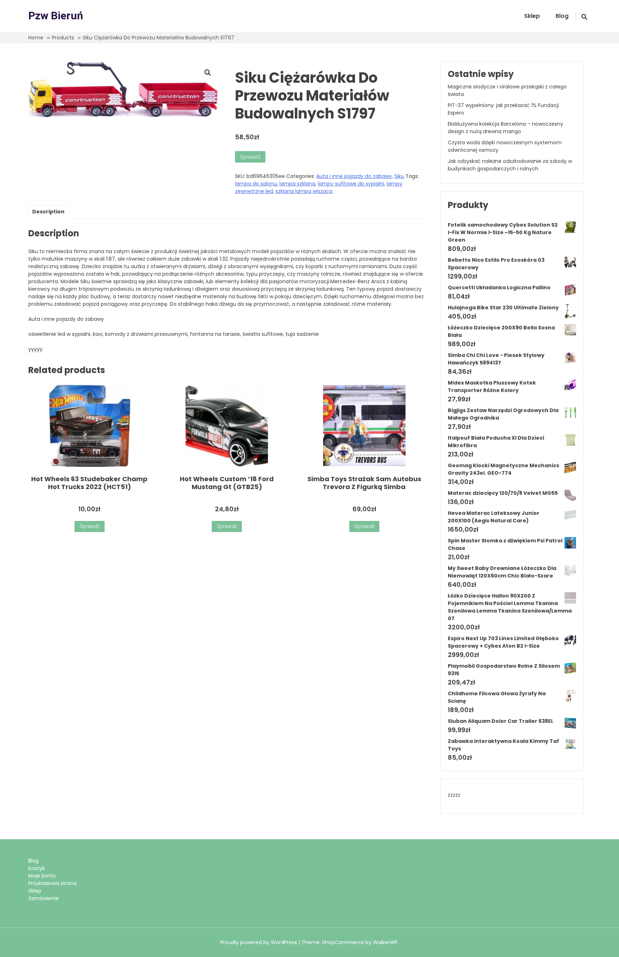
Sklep (532, 16)
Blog (562, 16)
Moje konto (42, 875)
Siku (399, 176)
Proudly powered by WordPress (259, 942)
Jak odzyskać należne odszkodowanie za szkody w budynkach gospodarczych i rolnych (510, 165)
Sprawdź (250, 157)
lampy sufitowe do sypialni (351, 183)
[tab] (48, 211)
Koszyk (36, 868)
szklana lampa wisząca (303, 191)
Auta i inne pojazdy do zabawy (354, 176)
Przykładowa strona (52, 883)
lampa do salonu (256, 183)
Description (48, 211)
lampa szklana (297, 183)
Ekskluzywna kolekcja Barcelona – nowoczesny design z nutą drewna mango (505, 127)
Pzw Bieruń (55, 16)
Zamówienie (43, 898)
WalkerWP (385, 942)
